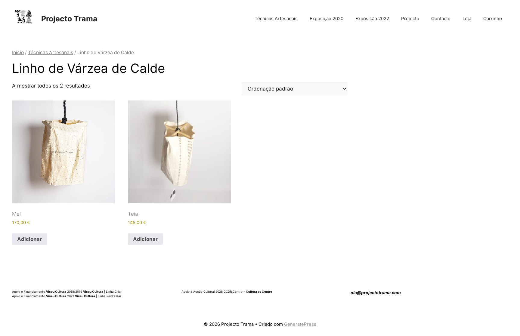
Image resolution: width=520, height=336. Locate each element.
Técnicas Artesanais (276, 18)
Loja (467, 18)
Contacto (440, 18)
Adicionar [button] (29, 239)
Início (18, 52)
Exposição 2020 (326, 18)
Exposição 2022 (372, 18)
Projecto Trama (69, 18)
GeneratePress (300, 324)
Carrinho (492, 18)
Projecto (410, 18)
